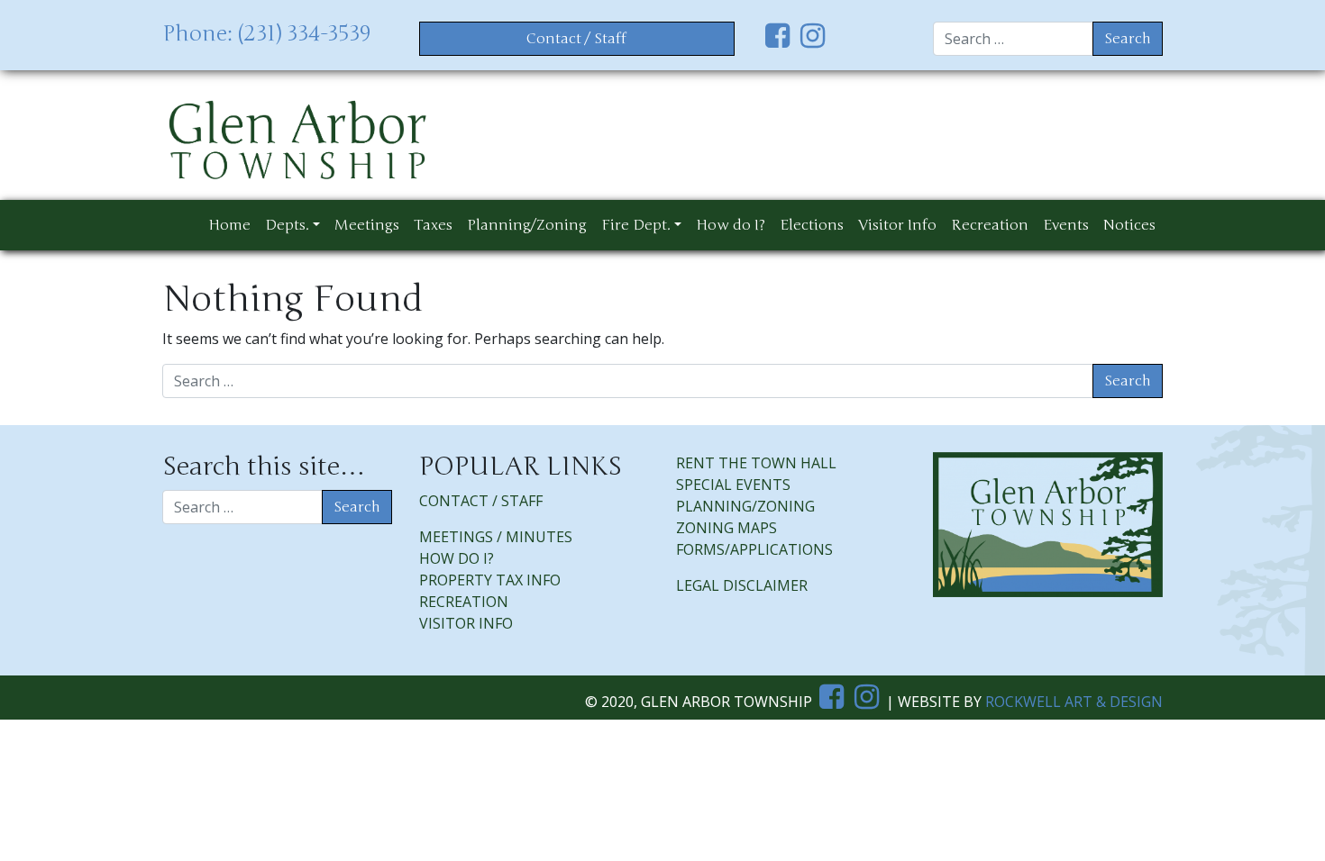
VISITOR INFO (466, 623)
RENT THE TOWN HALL (756, 463)
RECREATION (463, 602)
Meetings (366, 225)
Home (229, 225)
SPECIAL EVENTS (733, 484)
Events (1066, 225)
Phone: (266, 34)
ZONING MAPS (726, 528)
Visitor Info (897, 225)
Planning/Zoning (527, 225)
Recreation (989, 225)
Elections (812, 225)
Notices (1129, 225)
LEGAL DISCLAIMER (742, 585)
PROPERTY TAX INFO (490, 580)
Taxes (433, 225)
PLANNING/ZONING (745, 506)
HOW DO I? (456, 558)
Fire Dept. (636, 225)
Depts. (287, 225)
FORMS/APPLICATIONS (754, 549)
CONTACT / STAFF (482, 501)
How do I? (730, 225)
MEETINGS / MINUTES (495, 537)
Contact (576, 39)
